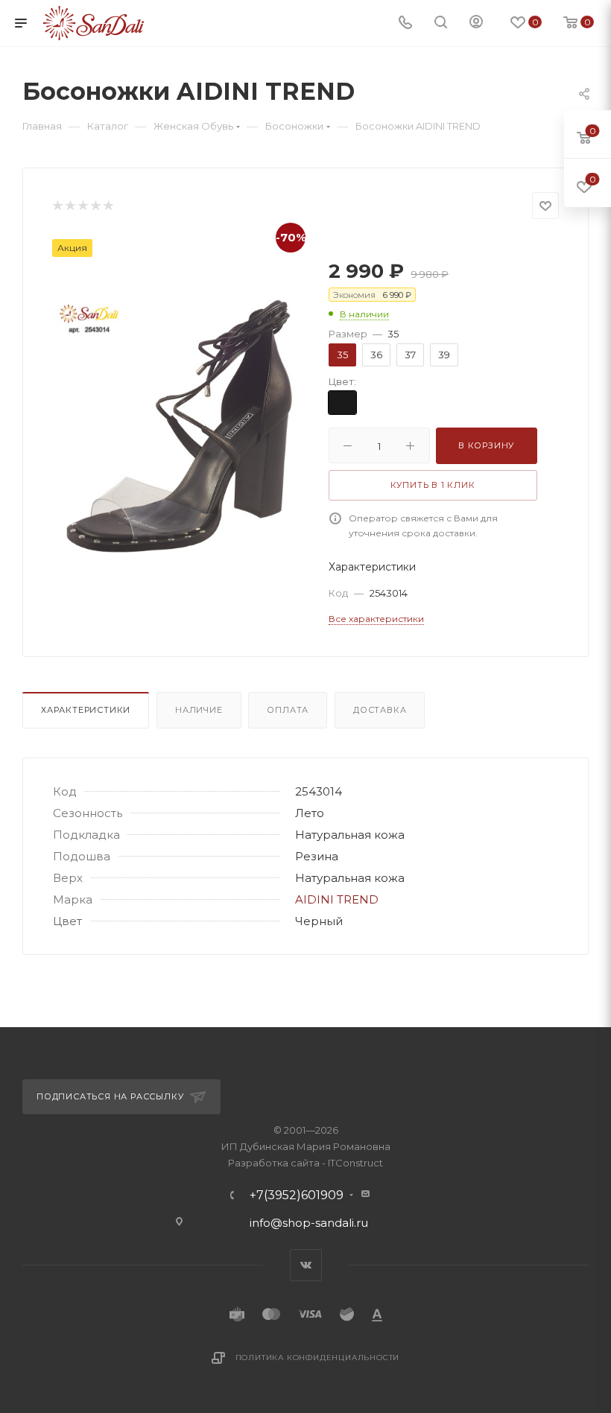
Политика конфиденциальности (317, 1357)
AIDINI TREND (337, 899)
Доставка (379, 710)
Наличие (199, 710)
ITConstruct (355, 1163)
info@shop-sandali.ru (309, 1223)
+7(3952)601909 (297, 1195)
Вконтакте (306, 1265)
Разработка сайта (274, 1163)
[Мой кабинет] (476, 23)
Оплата (287, 710)
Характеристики (85, 710)
